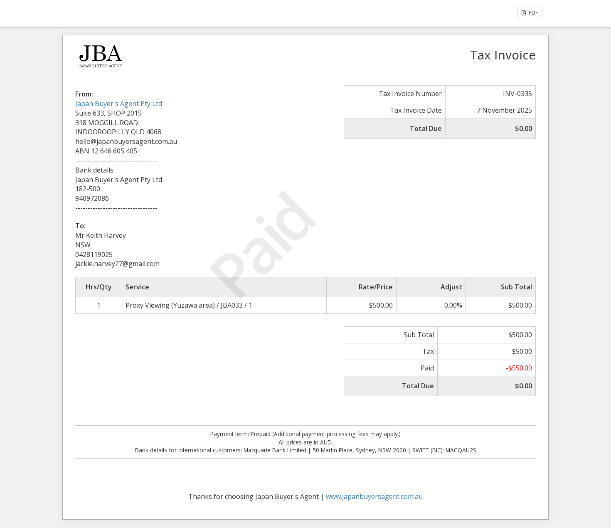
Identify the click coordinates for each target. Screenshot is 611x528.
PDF (532, 12)
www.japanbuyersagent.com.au (374, 496)
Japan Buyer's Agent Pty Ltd (118, 103)
